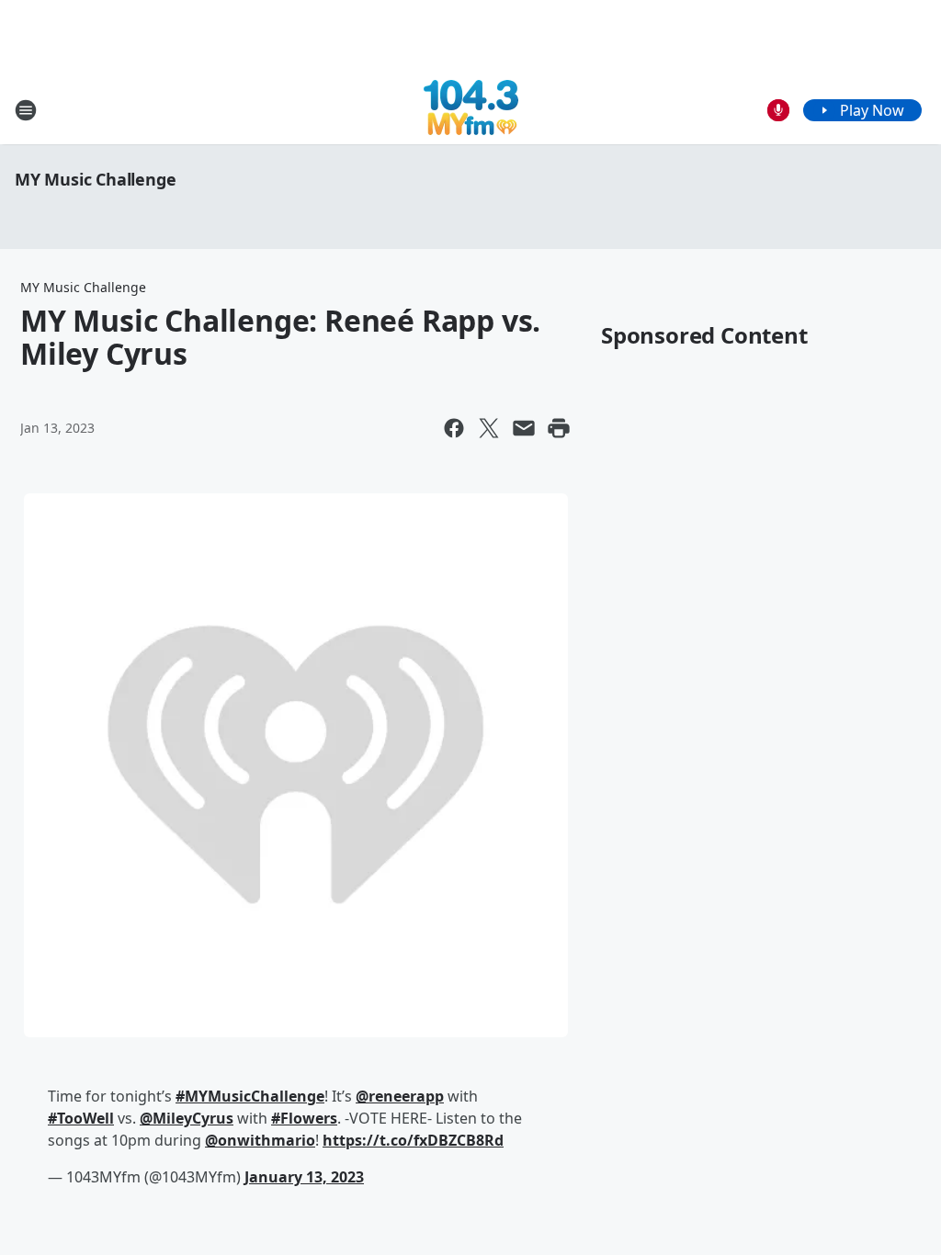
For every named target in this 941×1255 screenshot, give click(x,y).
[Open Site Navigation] (26, 110)
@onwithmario (260, 1140)
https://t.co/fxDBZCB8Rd (413, 1140)
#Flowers (304, 1118)
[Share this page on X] (489, 428)
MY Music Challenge (95, 179)
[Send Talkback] (778, 110)
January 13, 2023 (304, 1177)
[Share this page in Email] (524, 428)
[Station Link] (471, 110)
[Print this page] (559, 428)
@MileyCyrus (186, 1118)
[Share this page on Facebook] (454, 428)
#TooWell (81, 1118)
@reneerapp (400, 1096)
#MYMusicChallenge (250, 1096)
